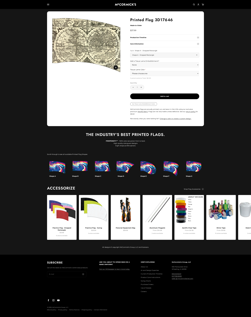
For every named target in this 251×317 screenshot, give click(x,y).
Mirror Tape (221, 228)
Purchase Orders (147, 284)
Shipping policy (86, 310)
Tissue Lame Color (137, 70)
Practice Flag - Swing (93, 228)
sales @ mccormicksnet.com (182, 278)
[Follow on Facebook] (48, 300)
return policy (190, 111)
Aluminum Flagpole (157, 228)
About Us (144, 267)
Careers (144, 291)
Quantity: (133, 83)
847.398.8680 (177, 276)
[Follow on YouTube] (58, 300)
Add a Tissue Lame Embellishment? (144, 61)
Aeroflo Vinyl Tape (189, 228)
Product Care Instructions (150, 277)
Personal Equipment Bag (125, 228)
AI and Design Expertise (150, 270)
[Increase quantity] (141, 87)
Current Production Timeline (151, 274)
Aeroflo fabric (143, 111)
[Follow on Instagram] (53, 300)
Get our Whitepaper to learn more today (114, 269)
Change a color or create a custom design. (175, 119)
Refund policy (51, 310)
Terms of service (74, 310)
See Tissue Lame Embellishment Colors (143, 104)
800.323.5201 (176, 274)
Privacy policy (62, 310)
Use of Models (146, 288)
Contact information (100, 310)
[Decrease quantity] (133, 87)
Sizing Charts (146, 281)
